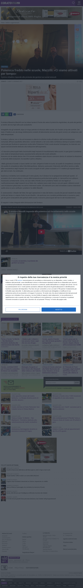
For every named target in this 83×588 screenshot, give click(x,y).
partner (20, 280)
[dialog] (41, 294)
